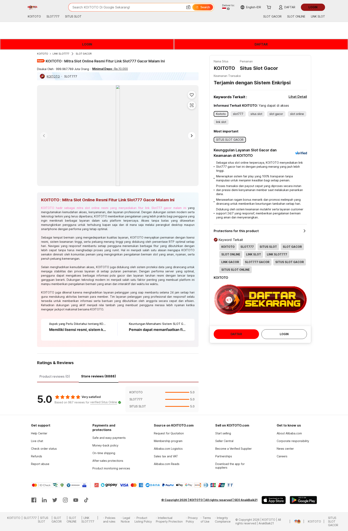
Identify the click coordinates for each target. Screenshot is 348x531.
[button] (188, 7)
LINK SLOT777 (61, 53)
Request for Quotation (169, 433)
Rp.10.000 (110, 68)
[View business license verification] (291, 522)
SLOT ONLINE (72, 519)
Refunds (36, 456)
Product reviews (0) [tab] (54, 376)
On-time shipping (103, 453)
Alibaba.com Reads (166, 464)
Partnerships (223, 456)
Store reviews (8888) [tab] (98, 376)
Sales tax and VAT (166, 456)
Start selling (223, 433)
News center (285, 448)
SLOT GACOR (84, 53)
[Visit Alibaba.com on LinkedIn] (44, 500)
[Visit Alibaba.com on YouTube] (76, 500)
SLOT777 (30, 518)
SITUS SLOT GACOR (333, 521)
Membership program (168, 441)
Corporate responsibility (293, 441)
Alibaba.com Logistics (168, 448)
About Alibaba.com (289, 433)
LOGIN (87, 44)
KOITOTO (42, 53)
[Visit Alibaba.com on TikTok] (86, 500)
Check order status (44, 448)
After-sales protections (107, 460)
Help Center (39, 433)
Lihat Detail (298, 97)
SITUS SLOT (43, 519)
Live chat (37, 441)
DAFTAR (261, 44)
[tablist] (118, 375)
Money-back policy (105, 445)
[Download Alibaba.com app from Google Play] (303, 500)
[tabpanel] (118, 399)
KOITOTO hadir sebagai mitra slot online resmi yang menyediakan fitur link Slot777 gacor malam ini (113, 208)
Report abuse (40, 464)
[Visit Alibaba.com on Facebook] (34, 500)
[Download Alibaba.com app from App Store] (274, 500)
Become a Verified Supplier (233, 448)
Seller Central (224, 441)
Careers (282, 456)
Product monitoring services (111, 468)
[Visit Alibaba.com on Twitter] (55, 500)
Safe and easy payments (109, 437)
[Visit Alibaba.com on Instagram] (65, 500)
